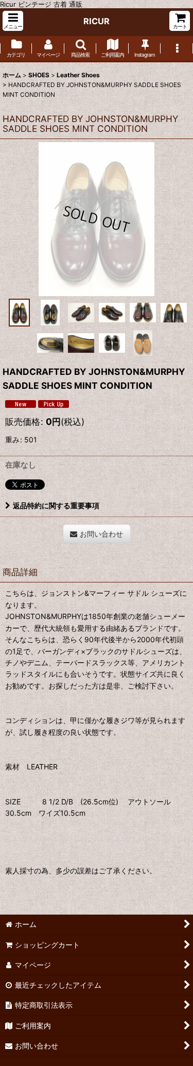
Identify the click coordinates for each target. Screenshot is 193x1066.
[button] (13, 21)
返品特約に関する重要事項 (56, 505)
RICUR (96, 21)
